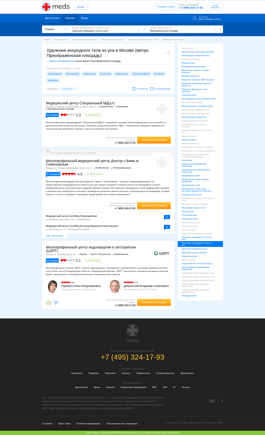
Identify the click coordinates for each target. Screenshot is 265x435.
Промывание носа (191, 185)
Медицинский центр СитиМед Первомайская (71, 216)
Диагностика (52, 18)
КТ (174, 387)
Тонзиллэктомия (190, 226)
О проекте (47, 423)
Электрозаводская (141, 74)
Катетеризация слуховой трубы (197, 106)
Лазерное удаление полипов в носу (197, 131)
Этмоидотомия (189, 295)
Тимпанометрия (190, 219)
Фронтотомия (188, 260)
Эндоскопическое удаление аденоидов (195, 285)
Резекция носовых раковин (195, 204)
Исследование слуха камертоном (198, 98)
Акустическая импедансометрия (198, 52)
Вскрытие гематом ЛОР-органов (198, 79)
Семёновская (89, 74)
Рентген (186, 387)
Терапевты (110, 373)
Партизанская (72, 74)
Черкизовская (121, 74)
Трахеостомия (189, 230)
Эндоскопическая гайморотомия (198, 273)
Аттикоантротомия (191, 59)
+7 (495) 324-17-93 (191, 6)
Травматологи (143, 373)
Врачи (84, 18)
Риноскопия (188, 211)
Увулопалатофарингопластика (197, 233)
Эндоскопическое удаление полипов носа (195, 291)
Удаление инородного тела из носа (197, 238)
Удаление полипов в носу (194, 249)
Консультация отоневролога (196, 113)
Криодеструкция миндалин (195, 120)
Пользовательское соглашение (122, 423)
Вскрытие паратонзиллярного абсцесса (196, 84)
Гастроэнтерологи (165, 373)
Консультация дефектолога (195, 109)
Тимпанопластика (191, 222)
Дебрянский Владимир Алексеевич (146, 285)
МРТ (154, 387)
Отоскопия (187, 160)
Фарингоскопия (189, 256)
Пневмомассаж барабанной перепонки (196, 170)
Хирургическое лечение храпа (197, 263)
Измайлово (53, 80)
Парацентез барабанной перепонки (194, 165)
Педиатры (94, 373)
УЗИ (165, 387)
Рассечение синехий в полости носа (197, 199)
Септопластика (189, 215)
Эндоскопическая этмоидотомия (198, 280)
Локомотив (159, 74)
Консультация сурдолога (194, 117)
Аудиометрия (188, 63)
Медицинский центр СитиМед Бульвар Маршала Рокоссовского (82, 226)
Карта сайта (64, 423)
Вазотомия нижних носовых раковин (195, 71)
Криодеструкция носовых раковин (194, 125)
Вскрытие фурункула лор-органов (195, 90)
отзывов (53, 174)
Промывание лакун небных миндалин (195, 180)
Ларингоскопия (189, 136)
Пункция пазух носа (192, 194)
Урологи (126, 373)
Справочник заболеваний (133, 387)
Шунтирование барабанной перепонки (195, 268)
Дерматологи (187, 373)
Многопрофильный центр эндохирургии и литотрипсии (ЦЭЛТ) (91, 249)
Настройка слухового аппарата (197, 147)
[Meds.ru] (132, 333)
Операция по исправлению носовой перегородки (195, 155)
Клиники (70, 18)
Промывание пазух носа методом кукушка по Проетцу (196, 189)
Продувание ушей (191, 175)
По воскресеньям (162, 89)
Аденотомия (188, 48)
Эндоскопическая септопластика (198, 276)
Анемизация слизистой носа (196, 55)
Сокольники (105, 74)
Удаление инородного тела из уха (197, 244)
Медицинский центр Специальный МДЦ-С (80, 103)
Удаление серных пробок (194, 252)
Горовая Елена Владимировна (81, 285)
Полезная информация (88, 423)
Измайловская (54, 74)
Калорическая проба (192, 102)
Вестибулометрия (191, 76)
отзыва (52, 115)
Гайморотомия (189, 95)
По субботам (142, 89)
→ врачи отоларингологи (61, 61)
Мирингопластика (190, 143)
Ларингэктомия (189, 139)
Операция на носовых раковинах (198, 150)
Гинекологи (77, 373)
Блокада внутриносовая (194, 66)
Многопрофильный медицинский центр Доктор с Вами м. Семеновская (92, 162)
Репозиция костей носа (193, 207)
